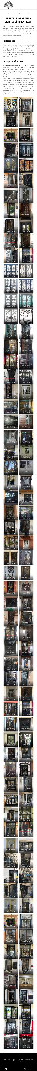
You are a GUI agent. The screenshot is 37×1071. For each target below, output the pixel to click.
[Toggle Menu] (33, 5)
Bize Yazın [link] (29, 1069)
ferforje (21, 26)
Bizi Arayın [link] (10, 1069)
